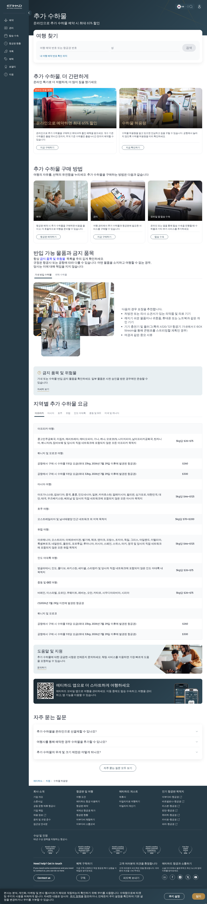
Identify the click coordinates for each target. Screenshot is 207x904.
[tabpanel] (117, 321)
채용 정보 (38, 815)
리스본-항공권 (169, 805)
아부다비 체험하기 (85, 819)
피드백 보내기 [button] (131, 878)
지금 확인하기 (133, 147)
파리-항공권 (168, 824)
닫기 (198, 896)
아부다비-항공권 (170, 796)
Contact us (44, 878)
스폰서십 (38, 801)
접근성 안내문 (40, 824)
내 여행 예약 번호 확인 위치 (53, 55)
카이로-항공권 (169, 819)
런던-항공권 (168, 810)
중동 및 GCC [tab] (95, 413)
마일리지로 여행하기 (129, 801)
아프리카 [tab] (39, 413)
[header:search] (191, 6)
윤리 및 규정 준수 (42, 819)
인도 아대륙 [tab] (80, 413)
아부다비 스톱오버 (85, 824)
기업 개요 (38, 796)
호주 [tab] (60, 413)
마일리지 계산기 (127, 805)
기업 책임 (38, 810)
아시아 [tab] (50, 413)
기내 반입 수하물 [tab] (43, 274)
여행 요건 (81, 796)
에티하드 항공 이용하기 (88, 801)
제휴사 (122, 796)
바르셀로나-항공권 (171, 801)
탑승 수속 (159, 236)
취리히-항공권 (169, 815)
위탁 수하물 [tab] (61, 274)
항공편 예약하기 (48, 236)
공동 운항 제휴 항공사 (44, 805)
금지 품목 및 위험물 (52, 259)
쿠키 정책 (75, 896)
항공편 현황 (82, 815)
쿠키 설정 (174, 896)
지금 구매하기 (47, 147)
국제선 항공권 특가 (85, 810)
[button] (29, 13)
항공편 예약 (82, 805)
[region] (103, 896)
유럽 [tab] (68, 413)
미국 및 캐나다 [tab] (112, 413)
